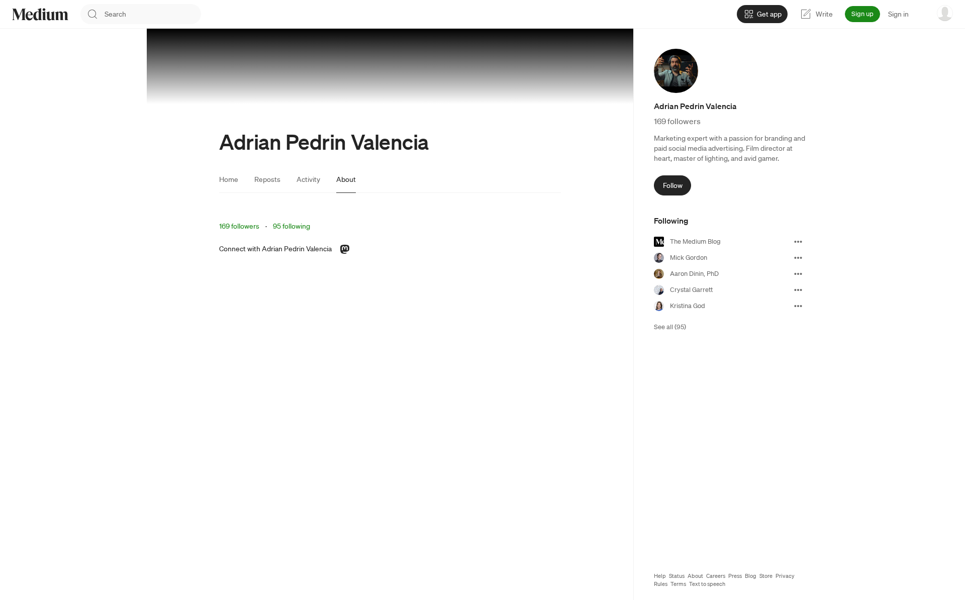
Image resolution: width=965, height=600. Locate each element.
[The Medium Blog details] (798, 242)
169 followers (239, 226)
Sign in (898, 14)
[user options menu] (945, 13)
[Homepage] (40, 14)
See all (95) (670, 327)
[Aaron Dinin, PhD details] (798, 274)
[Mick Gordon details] (798, 258)
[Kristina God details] (798, 306)
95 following (291, 226)
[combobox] (153, 14)
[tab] (228, 179)
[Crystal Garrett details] (798, 290)
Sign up (862, 14)
